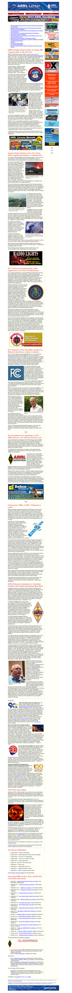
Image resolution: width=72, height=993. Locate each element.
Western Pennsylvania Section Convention (27, 881)
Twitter (29, 976)
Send (13, 846)
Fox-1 (16, 758)
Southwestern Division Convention (29, 889)
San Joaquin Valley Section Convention (29, 896)
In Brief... (13, 42)
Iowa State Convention (24, 902)
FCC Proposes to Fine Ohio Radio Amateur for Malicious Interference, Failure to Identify (25, 34)
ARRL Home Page (16, 13)
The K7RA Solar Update (17, 43)
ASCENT (37, 666)
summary (15, 719)
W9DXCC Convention (26, 887)
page (28, 128)
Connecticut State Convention (24, 931)
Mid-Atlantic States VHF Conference (27, 911)
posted (37, 721)
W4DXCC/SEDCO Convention (28, 899)
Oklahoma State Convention (26, 935)
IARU (9, 592)
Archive (33, 13)
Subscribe (13, 970)
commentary (21, 833)
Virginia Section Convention (26, 893)
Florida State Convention (24, 916)
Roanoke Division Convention (26, 884)
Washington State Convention (26, 907)
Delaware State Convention (24, 914)
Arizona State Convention (25, 933)
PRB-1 (37, 83)
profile (20, 981)
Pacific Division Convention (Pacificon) (28, 924)
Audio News (51, 13)
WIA (19, 775)
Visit (30, 741)
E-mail (25, 718)
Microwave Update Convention (26, 921)
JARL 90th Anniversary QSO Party (31, 706)
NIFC (21, 223)
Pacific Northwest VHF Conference (27, 918)
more (24, 330)
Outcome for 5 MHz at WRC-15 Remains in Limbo (23, 38)
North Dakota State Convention (27, 904)
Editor (18, 11)
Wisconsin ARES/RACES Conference (26, 928)
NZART (16, 777)
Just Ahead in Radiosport (17, 44)
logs (24, 719)
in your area (27, 937)
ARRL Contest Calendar (18, 872)
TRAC (9, 778)
